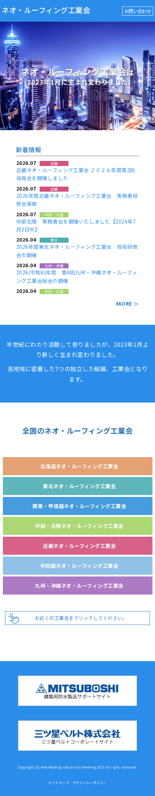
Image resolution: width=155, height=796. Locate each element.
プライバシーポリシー (89, 782)
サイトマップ (58, 782)
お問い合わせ (137, 11)
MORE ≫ (127, 304)
